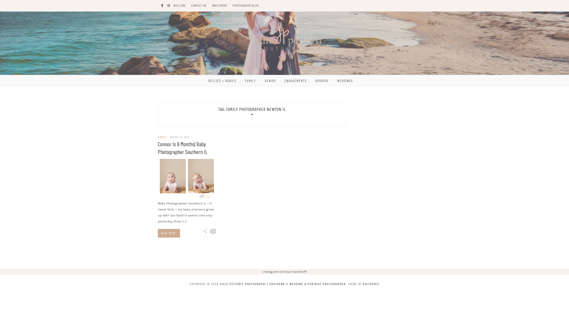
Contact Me (199, 5)
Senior (270, 80)
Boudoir (322, 80)
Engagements (295, 80)
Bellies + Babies (222, 80)
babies (162, 137)
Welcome (180, 5)
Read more (168, 233)
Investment (219, 5)
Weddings (345, 80)
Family (250, 80)
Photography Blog (246, 5)
